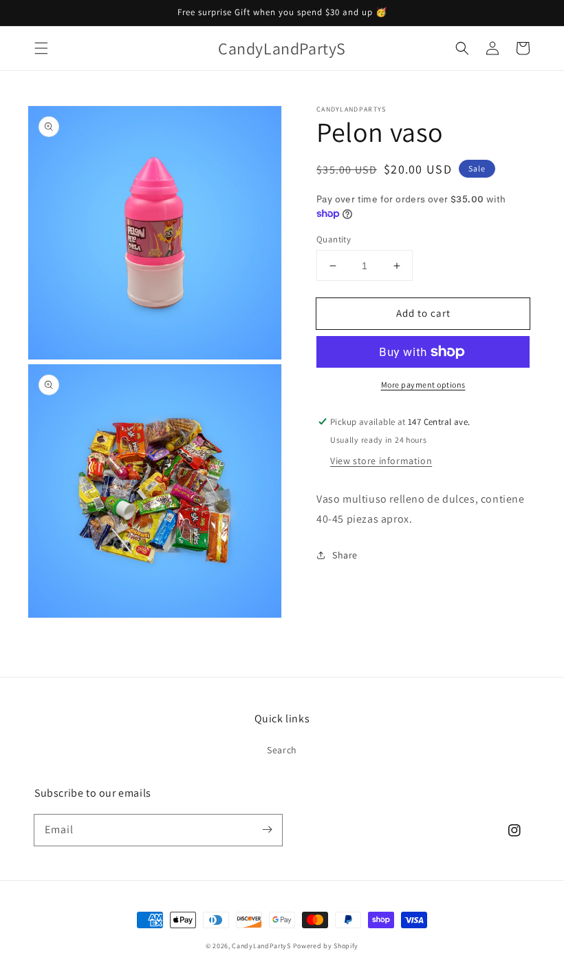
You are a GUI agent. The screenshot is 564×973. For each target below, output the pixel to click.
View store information (381, 460)
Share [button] (345, 555)
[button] (41, 48)
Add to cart (423, 313)
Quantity (333, 239)
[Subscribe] (267, 830)
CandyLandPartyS (261, 945)
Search (282, 750)
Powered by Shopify (326, 945)
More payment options (423, 384)
